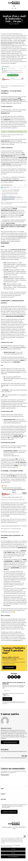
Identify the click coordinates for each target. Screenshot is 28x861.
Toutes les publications (11, 741)
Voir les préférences (13, 856)
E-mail (3, 793)
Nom (2, 788)
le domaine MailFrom (20, 347)
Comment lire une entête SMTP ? (15, 316)
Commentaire (5, 774)
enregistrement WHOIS (13, 372)
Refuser (13, 853)
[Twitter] (12, 677)
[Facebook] (9, 677)
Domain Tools (4, 385)
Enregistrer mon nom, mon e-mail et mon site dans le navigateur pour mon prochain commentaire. (14, 806)
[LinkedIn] (15, 677)
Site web (3, 799)
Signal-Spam (7, 605)
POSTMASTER (5, 243)
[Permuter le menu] (14, 6)
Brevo (4, 657)
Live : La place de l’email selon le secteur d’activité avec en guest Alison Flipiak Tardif (14, 757)
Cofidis (10, 657)
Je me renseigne (9, 667)
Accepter (13, 849)
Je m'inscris (7, 699)
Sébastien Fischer (6, 728)
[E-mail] (19, 677)
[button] (24, 836)
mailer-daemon (22, 157)
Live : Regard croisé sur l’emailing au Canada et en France (14, 751)
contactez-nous (16, 640)
